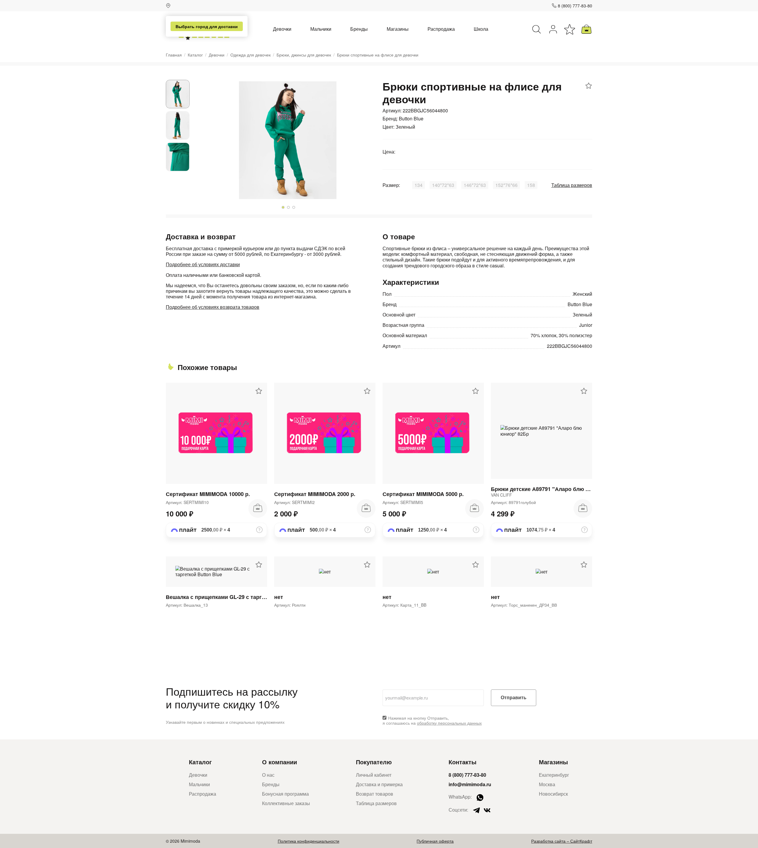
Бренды (359, 28)
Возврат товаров (374, 793)
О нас (268, 774)
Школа (481, 28)
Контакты (462, 761)
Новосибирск (553, 793)
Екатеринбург (554, 774)
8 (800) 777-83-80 (575, 6)
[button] (283, 207)
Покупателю (374, 761)
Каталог (195, 54)
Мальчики (320, 28)
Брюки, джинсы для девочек (304, 54)
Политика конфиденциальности (308, 841)
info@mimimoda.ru (470, 784)
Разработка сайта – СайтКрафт (561, 841)
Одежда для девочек (250, 54)
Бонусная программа (285, 793)
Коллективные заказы (286, 803)
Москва (547, 784)
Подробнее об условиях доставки (203, 264)
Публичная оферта (435, 841)
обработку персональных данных (449, 723)
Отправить (513, 697)
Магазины (398, 28)
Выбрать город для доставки (207, 26)
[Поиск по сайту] (536, 29)
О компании (279, 761)
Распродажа (441, 28)
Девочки (282, 28)
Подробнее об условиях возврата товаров (212, 306)
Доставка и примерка (379, 784)
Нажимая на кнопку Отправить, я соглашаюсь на (432, 720)
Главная (174, 54)
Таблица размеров (571, 185)
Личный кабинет (373, 774)
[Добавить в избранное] (588, 86)
